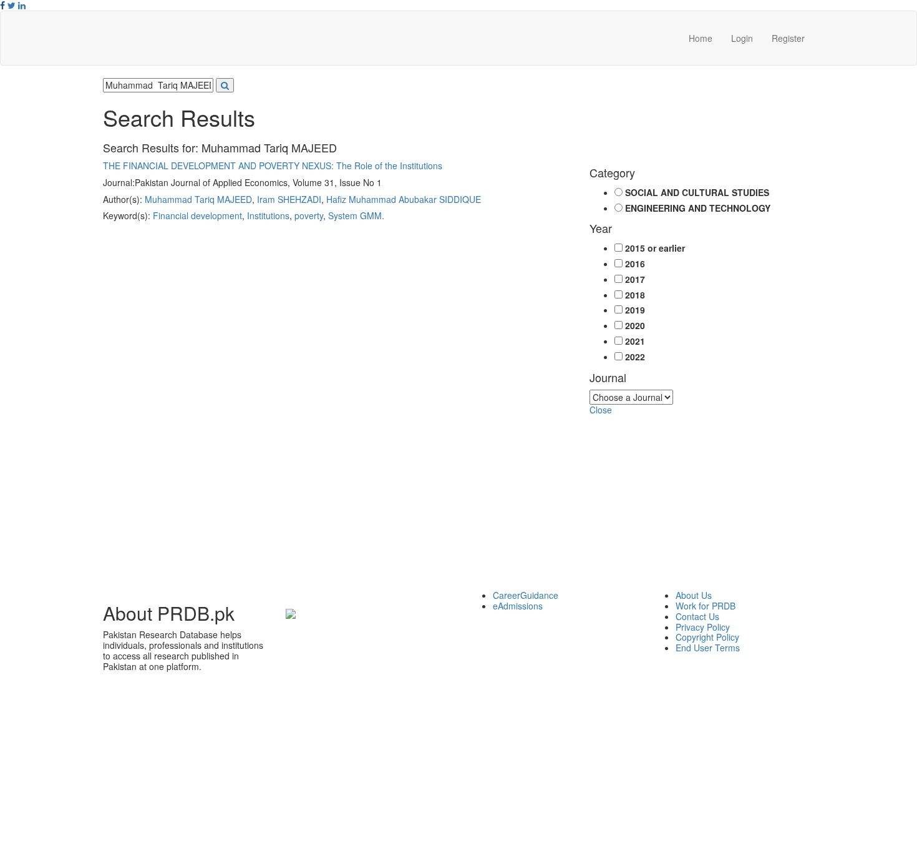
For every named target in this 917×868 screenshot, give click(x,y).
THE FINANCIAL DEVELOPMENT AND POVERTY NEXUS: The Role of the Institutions (272, 165)
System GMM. (356, 215)
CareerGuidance (525, 595)
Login (742, 38)
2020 (635, 325)
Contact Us (697, 616)
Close (601, 409)
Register (788, 38)
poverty (308, 215)
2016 (635, 264)
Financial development (197, 215)
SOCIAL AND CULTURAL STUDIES (697, 192)
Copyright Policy (707, 637)
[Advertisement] (458, 502)
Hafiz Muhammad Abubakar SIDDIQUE (403, 199)
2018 (635, 295)
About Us (694, 595)
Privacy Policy (703, 627)
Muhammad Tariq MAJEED (198, 199)
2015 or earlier (655, 248)
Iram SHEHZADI (289, 199)
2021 (635, 341)
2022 (635, 357)
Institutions (268, 215)
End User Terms (708, 647)
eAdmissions (518, 605)
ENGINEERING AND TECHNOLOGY (697, 208)
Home (700, 38)
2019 (635, 310)
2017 (635, 279)
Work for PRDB (705, 605)
